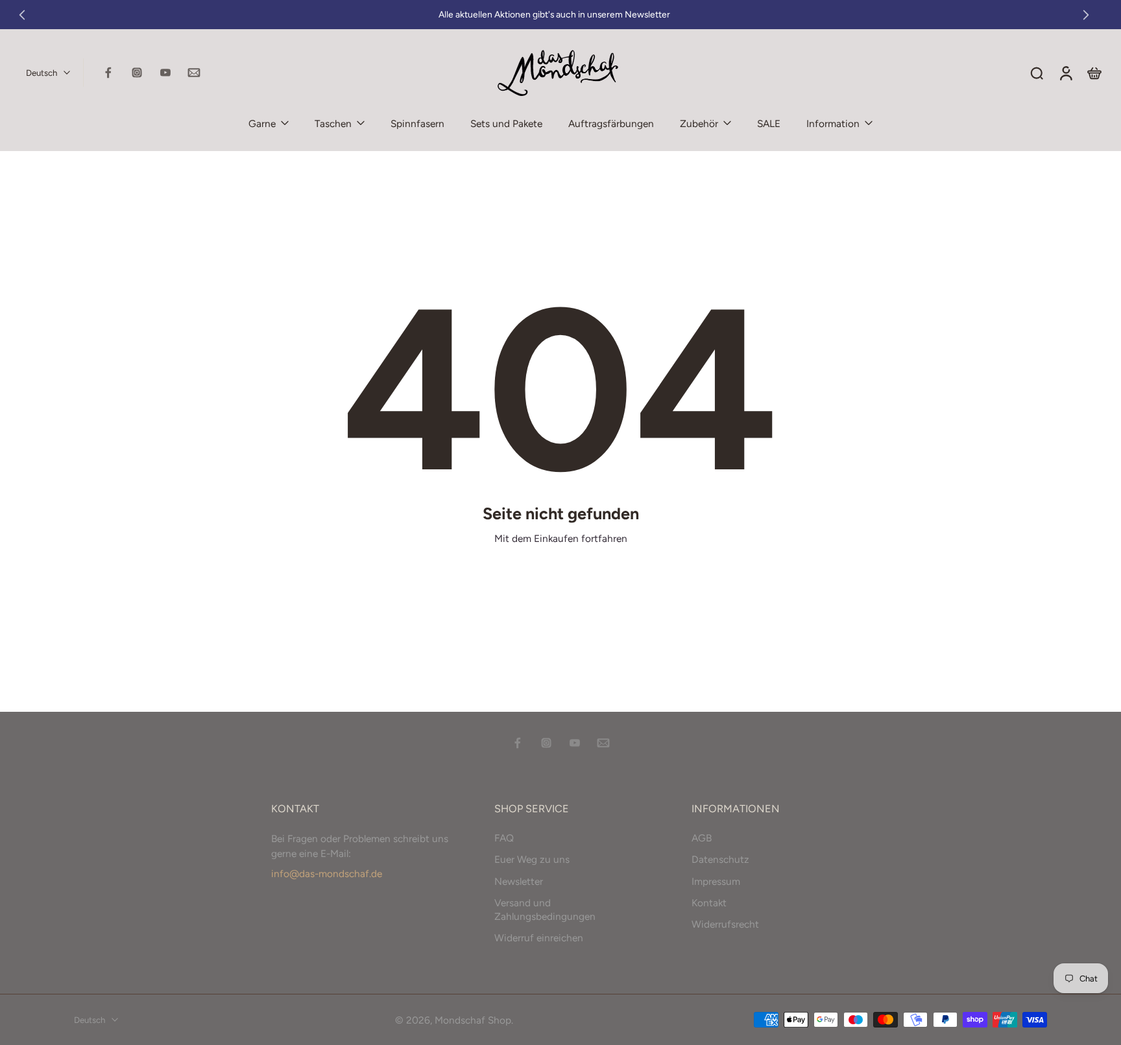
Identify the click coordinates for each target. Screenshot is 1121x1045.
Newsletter (518, 881)
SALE (768, 123)
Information (833, 123)
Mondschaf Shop (473, 1019)
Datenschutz (720, 859)
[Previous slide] (22, 15)
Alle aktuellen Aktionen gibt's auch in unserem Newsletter (554, 14)
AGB (702, 838)
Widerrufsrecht (725, 924)
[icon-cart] (1093, 72)
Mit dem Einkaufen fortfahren (560, 538)
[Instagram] (137, 72)
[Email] (194, 72)
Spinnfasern (417, 123)
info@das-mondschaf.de (326, 873)
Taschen (333, 123)
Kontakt (709, 902)
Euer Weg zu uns (532, 859)
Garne (262, 123)
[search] (1036, 73)
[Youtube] (165, 72)
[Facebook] (108, 72)
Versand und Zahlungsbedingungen (545, 909)
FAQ (504, 838)
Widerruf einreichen (538, 938)
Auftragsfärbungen (611, 123)
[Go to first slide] (1086, 15)
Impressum (716, 881)
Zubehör (699, 123)
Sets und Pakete (506, 123)
